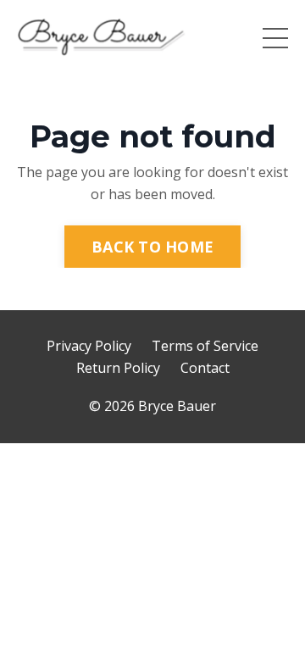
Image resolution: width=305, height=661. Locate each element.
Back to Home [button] (153, 246)
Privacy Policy (89, 345)
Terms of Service (205, 345)
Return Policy (118, 367)
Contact (205, 367)
